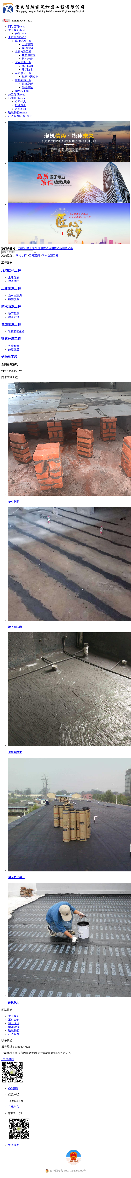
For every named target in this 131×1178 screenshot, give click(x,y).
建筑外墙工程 (23, 80)
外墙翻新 (27, 83)
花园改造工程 (23, 73)
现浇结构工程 (23, 40)
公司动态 (20, 101)
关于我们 (16, 30)
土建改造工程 (23, 51)
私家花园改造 (30, 76)
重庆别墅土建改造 (29, 248)
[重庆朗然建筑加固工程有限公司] (43, 14)
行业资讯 (20, 105)
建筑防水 (27, 69)
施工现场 (16, 94)
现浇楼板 (45, 248)
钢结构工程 (22, 91)
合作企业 (20, 33)
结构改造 (27, 58)
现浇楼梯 (27, 48)
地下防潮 (27, 65)
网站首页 (16, 26)
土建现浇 (27, 44)
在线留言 (20, 116)
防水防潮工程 (23, 62)
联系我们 (17, 112)
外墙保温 (27, 87)
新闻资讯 (16, 98)
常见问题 (20, 108)
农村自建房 (28, 55)
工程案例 (17, 37)
